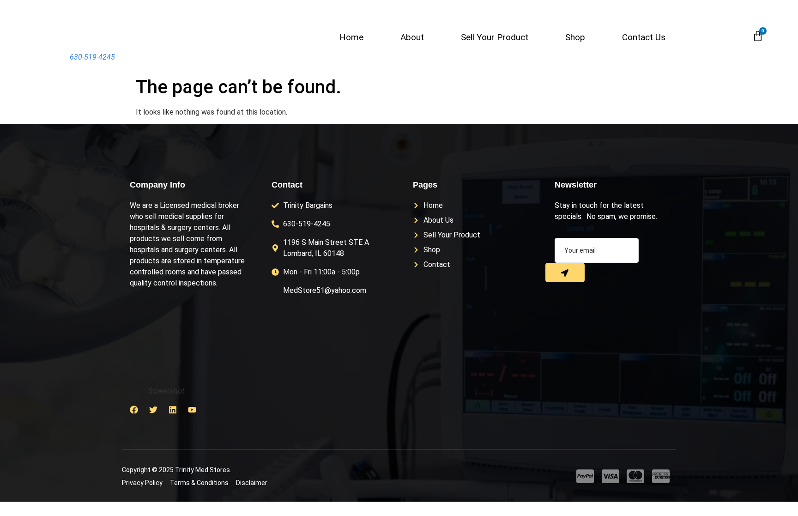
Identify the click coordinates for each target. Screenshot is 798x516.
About (412, 37)
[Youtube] (192, 410)
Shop (575, 37)
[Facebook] (134, 410)
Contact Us (643, 37)
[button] (737, 36)
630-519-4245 (92, 57)
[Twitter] (153, 410)
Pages (425, 184)
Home (351, 37)
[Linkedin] (173, 410)
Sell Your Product (494, 37)
